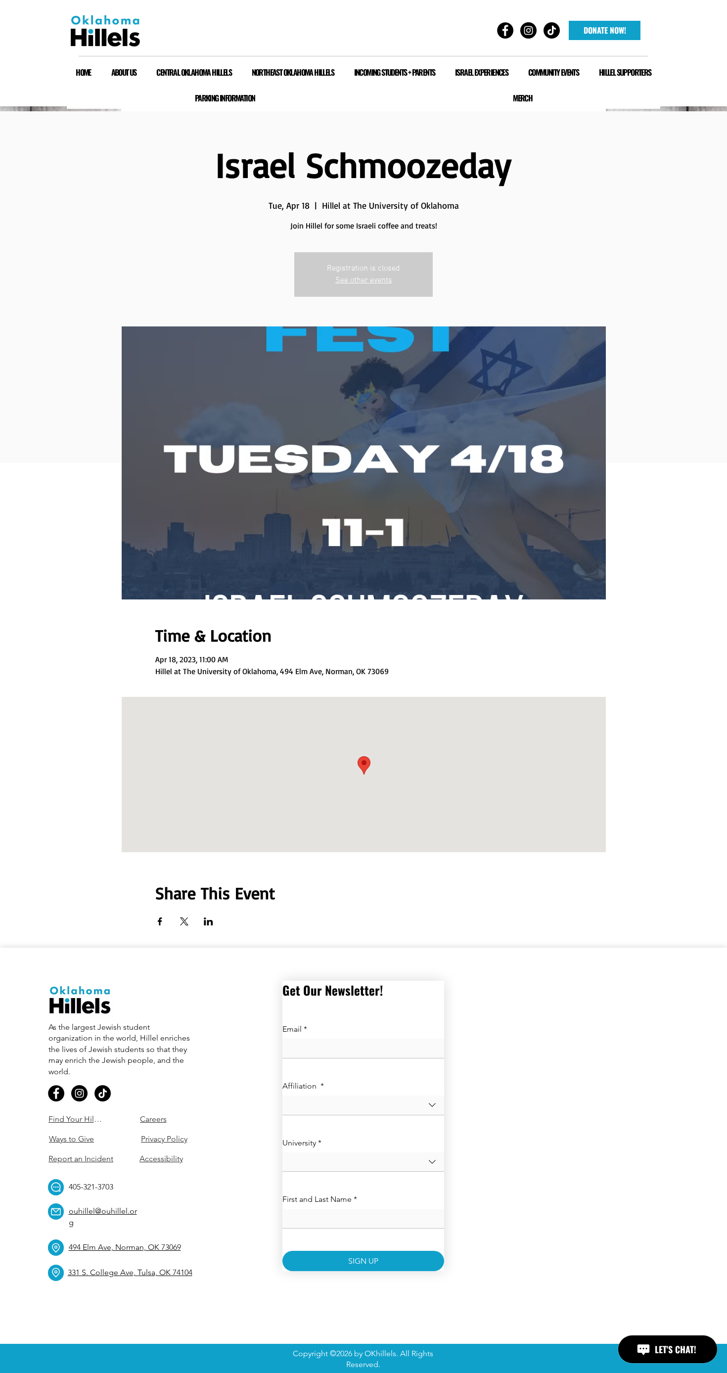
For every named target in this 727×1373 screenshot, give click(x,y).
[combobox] (363, 1105)
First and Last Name (319, 1199)
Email (294, 1029)
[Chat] (56, 1187)
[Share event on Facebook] (160, 921)
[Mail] (56, 1211)
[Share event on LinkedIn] (208, 921)
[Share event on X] (184, 921)
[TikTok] (102, 1093)
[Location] (56, 1247)
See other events (363, 280)
